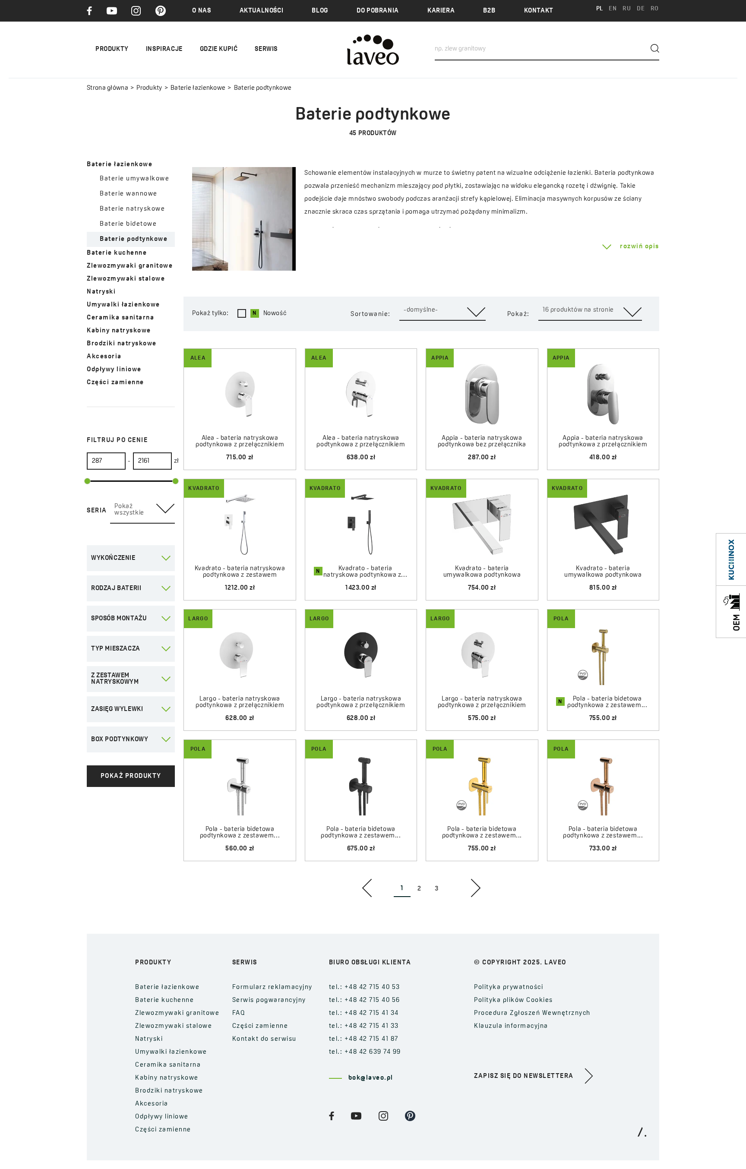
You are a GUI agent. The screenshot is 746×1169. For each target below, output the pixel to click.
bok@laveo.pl (370, 1078)
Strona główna (107, 88)
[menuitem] (367, 887)
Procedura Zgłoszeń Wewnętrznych (532, 1013)
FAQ (239, 1013)
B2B (489, 11)
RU (627, 9)
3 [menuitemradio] (437, 889)
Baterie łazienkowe (198, 88)
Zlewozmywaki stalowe (126, 279)
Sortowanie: (371, 314)
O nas (201, 11)
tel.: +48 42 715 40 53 (364, 987)
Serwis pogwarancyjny (269, 1000)
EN (612, 9)
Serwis (266, 49)
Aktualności (262, 11)
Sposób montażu (118, 619)
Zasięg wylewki (117, 709)
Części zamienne (115, 382)
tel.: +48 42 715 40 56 (364, 1000)
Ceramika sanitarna (120, 318)
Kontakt (538, 11)
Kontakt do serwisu (264, 1039)
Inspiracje (164, 49)
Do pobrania (378, 11)
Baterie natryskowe (132, 209)
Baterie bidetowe (128, 224)
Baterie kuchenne (117, 253)
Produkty (149, 88)
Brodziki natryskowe (122, 344)
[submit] (655, 48)
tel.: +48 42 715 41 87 (363, 1039)
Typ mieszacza (115, 649)
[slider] (87, 481)
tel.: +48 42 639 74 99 (365, 1052)
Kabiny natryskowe (119, 331)
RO (655, 9)
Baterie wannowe (129, 194)
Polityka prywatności (508, 987)
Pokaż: (518, 314)
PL (599, 9)
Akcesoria (104, 357)
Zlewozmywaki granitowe (130, 266)
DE (641, 9)
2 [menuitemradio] (419, 889)
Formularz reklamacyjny (272, 987)
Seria (97, 511)
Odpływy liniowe (114, 369)
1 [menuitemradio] (402, 888)
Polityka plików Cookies (513, 1000)
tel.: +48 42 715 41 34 (364, 1013)
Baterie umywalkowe (134, 179)
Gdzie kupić (219, 49)
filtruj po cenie (117, 440)
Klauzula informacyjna (511, 1026)
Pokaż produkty (131, 776)
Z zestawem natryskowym (115, 679)
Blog (320, 11)
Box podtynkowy (119, 739)
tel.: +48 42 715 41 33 (364, 1026)
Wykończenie (113, 558)
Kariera (441, 11)
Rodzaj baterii (116, 588)
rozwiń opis (639, 246)
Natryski (101, 292)
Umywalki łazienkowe (123, 305)
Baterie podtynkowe (134, 239)
